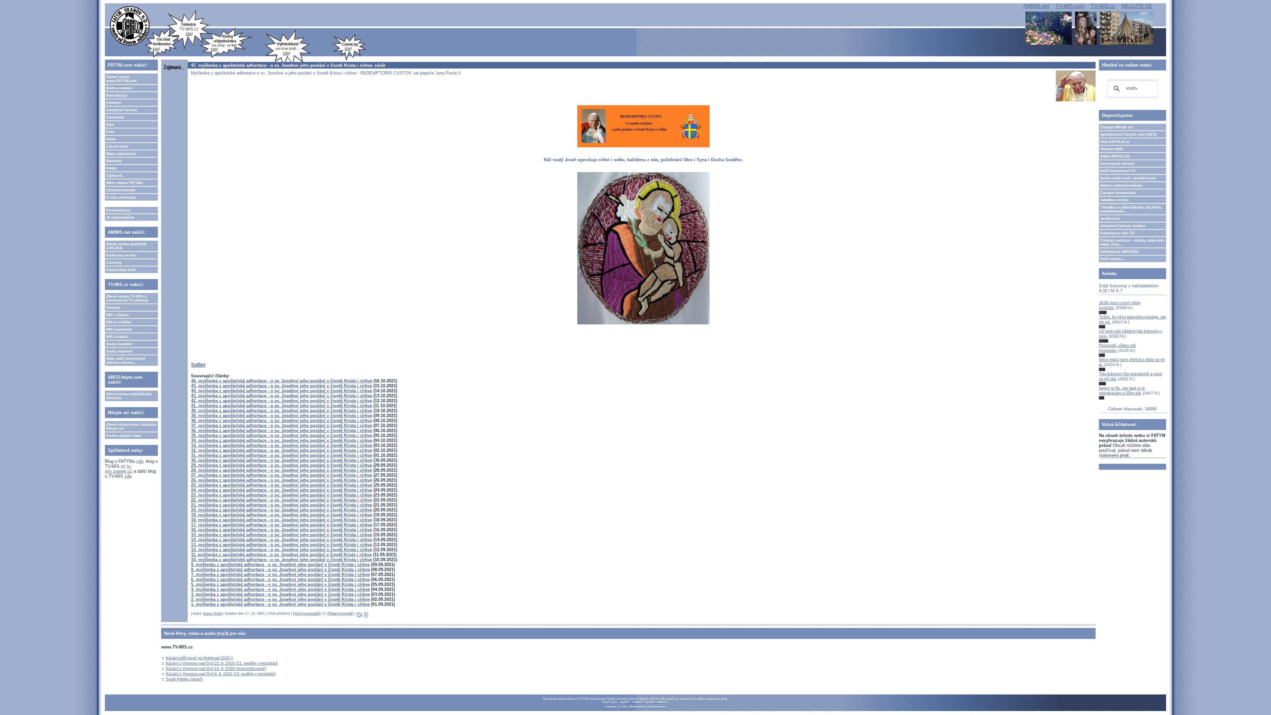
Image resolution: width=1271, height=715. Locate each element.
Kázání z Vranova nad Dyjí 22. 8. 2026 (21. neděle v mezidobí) (222, 663)
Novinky (113, 308)
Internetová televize (1117, 164)
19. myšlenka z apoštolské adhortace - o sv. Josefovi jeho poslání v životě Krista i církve (281, 514)
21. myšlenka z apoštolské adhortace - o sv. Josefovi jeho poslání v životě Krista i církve (281, 504)
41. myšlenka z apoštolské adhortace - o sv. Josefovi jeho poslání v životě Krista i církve (281, 405)
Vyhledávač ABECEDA (1119, 252)
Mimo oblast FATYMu (124, 183)
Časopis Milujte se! (1116, 127)
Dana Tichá (212, 613)
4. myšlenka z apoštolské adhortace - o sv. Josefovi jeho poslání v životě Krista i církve (280, 589)
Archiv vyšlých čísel (123, 436)
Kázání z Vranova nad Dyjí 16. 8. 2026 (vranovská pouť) (216, 668)
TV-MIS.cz (1103, 6)
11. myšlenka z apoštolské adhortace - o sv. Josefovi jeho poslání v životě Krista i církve (281, 554)
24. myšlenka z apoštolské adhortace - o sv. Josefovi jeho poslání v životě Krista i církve (281, 490)
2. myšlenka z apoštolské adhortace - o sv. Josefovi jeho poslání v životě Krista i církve (280, 599)
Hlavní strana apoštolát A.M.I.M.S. (126, 246)
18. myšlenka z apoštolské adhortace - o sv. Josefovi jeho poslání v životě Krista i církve (281, 519)
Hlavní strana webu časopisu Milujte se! (131, 426)
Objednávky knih (121, 270)
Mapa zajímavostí (121, 154)
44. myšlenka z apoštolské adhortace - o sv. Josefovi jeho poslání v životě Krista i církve (281, 390)
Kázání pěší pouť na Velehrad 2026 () (199, 658)
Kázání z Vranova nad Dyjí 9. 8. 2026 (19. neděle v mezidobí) (221, 674)
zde (139, 461)
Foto (110, 132)
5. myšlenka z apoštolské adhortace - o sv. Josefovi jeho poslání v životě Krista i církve (280, 584)
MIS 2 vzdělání (118, 322)
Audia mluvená (119, 351)
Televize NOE (1111, 149)
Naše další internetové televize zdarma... (125, 360)
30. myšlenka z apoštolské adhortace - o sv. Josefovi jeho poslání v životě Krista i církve (281, 460)
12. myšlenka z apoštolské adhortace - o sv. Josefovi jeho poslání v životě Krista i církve (281, 549)
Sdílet (198, 365)
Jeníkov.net (1110, 218)
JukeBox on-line (1114, 200)
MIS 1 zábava (117, 315)
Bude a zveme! (119, 88)
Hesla (111, 139)
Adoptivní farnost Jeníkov (1123, 226)
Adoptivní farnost (121, 110)
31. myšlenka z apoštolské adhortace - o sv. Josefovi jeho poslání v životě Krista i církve (281, 455)
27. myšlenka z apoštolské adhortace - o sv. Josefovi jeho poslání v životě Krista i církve (281, 475)
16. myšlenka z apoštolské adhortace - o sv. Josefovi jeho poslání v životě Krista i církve (281, 529)
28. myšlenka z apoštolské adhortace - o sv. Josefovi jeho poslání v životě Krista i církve (281, 470)
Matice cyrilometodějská (1121, 185)
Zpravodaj (115, 117)
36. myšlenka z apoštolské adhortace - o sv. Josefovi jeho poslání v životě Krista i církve (281, 430)
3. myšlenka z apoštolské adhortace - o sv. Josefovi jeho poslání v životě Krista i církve (280, 594)
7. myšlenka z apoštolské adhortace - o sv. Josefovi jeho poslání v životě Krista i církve (280, 574)
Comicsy (113, 262)
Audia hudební (119, 344)
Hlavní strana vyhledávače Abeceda (129, 396)
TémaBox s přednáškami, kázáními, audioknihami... (1131, 209)
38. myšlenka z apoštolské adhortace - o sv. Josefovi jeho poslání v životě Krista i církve (281, 420)
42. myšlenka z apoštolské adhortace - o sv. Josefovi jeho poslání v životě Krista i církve (281, 400)
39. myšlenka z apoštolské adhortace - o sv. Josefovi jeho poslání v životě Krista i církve (281, 415)
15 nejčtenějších (120, 217)
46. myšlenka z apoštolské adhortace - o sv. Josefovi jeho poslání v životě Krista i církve (281, 380)
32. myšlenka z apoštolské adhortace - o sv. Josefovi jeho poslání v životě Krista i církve (281, 450)
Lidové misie (117, 146)
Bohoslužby (116, 95)
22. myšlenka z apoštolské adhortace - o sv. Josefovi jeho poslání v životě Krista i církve (281, 500)
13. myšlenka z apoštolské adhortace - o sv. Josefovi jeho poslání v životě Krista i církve (281, 544)
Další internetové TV (1117, 171)
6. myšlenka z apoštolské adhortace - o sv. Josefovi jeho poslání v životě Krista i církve (280, 579)
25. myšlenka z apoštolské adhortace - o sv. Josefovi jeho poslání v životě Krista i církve (281, 485)
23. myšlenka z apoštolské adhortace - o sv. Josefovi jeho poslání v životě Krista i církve (281, 495)
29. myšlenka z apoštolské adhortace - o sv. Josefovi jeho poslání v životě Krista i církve (281, 465)
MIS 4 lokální (117, 337)
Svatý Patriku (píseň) (184, 679)
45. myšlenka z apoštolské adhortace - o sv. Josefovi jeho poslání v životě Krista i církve (281, 385)
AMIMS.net (1036, 6)
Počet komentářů (306, 613)
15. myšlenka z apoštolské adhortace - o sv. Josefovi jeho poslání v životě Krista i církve (281, 534)
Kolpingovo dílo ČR (1117, 233)
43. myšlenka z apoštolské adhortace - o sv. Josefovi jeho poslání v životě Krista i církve (281, 395)
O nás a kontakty (121, 197)
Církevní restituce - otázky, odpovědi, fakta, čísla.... (1132, 242)
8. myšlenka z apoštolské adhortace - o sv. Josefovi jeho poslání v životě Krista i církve (280, 569)
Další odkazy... (1112, 259)
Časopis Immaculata (1118, 193)
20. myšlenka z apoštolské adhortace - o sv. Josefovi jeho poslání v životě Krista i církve (281, 509)
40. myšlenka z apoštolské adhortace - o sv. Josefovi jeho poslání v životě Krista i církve (281, 410)
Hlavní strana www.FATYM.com (121, 79)
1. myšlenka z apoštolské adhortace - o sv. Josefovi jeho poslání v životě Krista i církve (280, 604)
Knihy (111, 168)
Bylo (110, 124)
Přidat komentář (340, 613)
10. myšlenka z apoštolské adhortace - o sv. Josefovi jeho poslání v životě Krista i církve (281, 559)
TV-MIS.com (1070, 6)
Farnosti (113, 103)
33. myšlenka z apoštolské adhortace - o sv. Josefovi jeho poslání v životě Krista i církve (281, 445)
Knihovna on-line (121, 255)
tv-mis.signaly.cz (118, 469)
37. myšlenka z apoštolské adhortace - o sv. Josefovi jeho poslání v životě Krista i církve (281, 425)
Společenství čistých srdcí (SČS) (1128, 134)
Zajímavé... (115, 175)
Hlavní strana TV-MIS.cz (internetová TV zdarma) (127, 298)
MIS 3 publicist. (119, 329)
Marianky (114, 161)
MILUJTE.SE (1137, 6)
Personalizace (118, 210)
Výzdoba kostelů (120, 190)
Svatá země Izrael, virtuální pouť (1128, 178)
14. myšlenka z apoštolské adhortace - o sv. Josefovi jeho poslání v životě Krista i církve (281, 539)
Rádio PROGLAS (1115, 156)
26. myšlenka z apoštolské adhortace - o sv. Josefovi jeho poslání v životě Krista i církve (281, 480)
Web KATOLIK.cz (1115, 142)
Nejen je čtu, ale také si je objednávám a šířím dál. (1122, 390)
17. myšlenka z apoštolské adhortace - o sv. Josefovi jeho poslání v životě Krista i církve (281, 524)
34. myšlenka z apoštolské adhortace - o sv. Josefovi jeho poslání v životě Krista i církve (281, 440)
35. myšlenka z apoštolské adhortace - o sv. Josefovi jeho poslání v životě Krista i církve (281, 435)
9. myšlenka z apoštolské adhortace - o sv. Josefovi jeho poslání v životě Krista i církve (280, 564)
